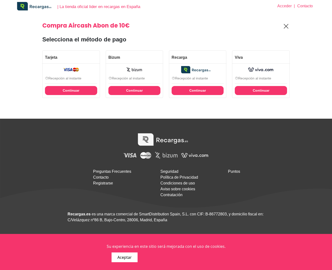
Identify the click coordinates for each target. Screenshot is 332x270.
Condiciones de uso (177, 183)
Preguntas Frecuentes (112, 171)
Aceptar (124, 257)
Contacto (101, 177)
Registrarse (103, 183)
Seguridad (169, 171)
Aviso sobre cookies (177, 189)
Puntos (234, 171)
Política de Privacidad (179, 177)
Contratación (171, 195)
